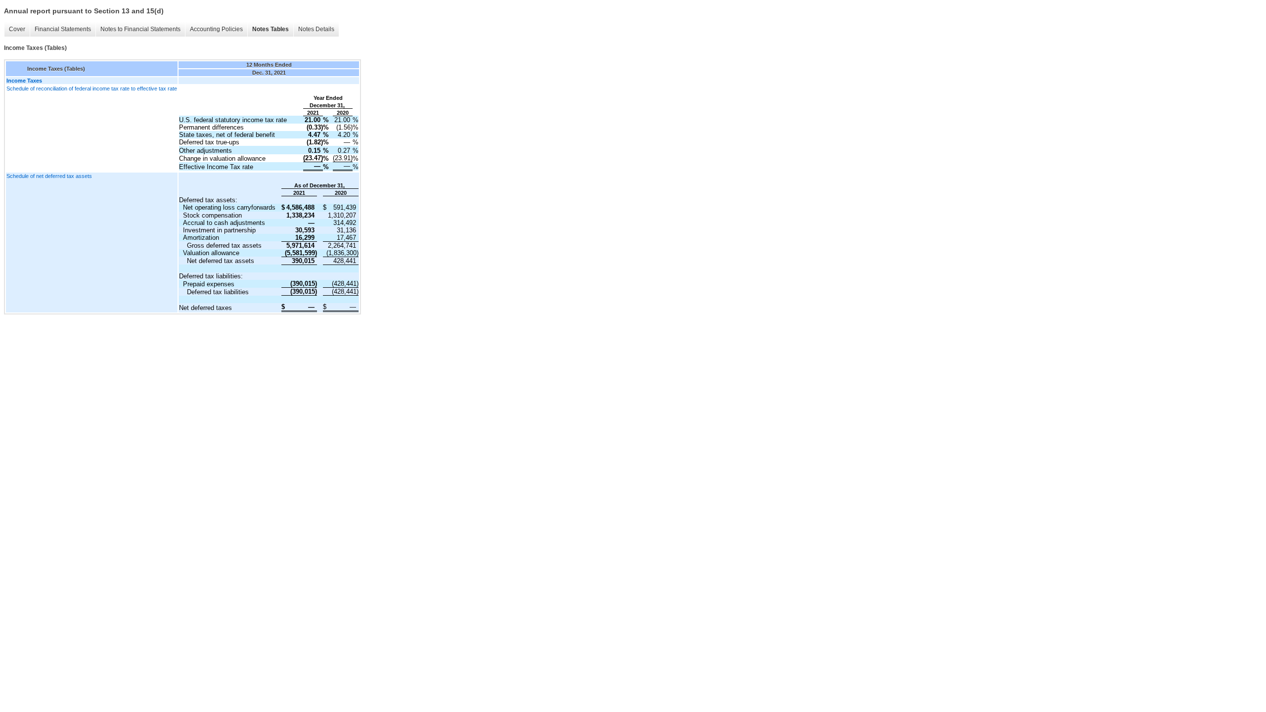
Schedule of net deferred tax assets (49, 176)
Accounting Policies (216, 29)
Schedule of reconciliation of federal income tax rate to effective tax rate (91, 88)
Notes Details (316, 29)
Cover (17, 29)
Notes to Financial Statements (140, 29)
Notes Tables (270, 29)
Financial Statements (63, 29)
